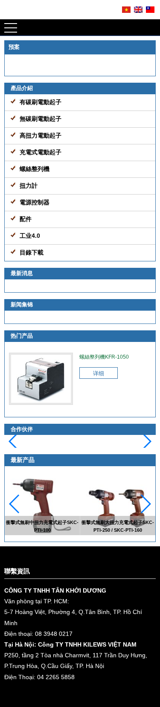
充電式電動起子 (40, 152)
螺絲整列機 (34, 168)
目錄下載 (32, 252)
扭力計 (29, 185)
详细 (98, 373)
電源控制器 (34, 202)
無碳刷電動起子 (40, 118)
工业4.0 (30, 235)
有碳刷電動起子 (40, 102)
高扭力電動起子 (40, 135)
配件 (26, 219)
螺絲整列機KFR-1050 (104, 357)
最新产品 (23, 459)
